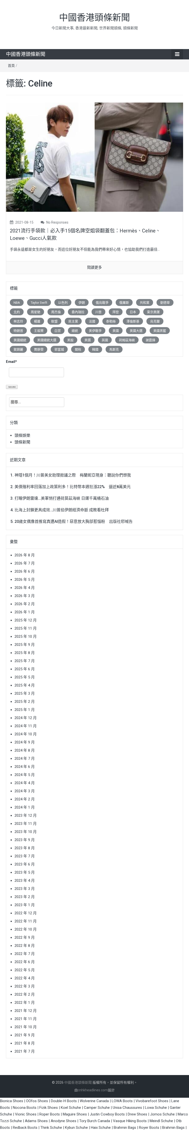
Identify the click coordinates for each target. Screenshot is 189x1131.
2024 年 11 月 (26, 726)
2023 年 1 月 (25, 905)
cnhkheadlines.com (93, 1090)
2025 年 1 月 (25, 709)
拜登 (115, 312)
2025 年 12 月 (26, 620)
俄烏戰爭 (102, 302)
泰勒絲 (111, 321)
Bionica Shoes (11, 1101)
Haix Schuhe (101, 1127)
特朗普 (18, 331)
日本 (133, 312)
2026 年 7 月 (25, 563)
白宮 (57, 331)
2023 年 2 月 (25, 897)
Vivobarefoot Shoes (152, 1101)
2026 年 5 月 (25, 579)
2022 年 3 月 (25, 986)
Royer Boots (149, 1127)
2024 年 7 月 (25, 758)
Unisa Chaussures (127, 1107)
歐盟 (54, 321)
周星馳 (35, 312)
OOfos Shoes (37, 1101)
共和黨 (144, 302)
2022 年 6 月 (25, 962)
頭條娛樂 (22, 435)
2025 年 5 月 (25, 677)
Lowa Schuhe (156, 1107)
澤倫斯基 (132, 321)
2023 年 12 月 (26, 815)
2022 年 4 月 (25, 978)
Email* (11, 361)
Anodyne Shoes (63, 1121)
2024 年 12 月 (26, 718)
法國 (92, 321)
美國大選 (136, 331)
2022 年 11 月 (26, 921)
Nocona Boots (24, 1107)
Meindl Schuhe (161, 1121)
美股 (70, 340)
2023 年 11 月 (26, 823)
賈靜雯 (39, 349)
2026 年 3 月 (25, 596)
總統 (75, 331)
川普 (98, 312)
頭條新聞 (22, 442)
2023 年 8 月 (25, 848)
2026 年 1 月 (25, 612)
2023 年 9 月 (25, 840)
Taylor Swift (39, 302)
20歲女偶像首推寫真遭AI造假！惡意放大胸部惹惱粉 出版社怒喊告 (74, 521)
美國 (115, 331)
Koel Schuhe (71, 1107)
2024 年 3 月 (25, 791)
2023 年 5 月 (25, 872)
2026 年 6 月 (25, 571)
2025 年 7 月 (25, 661)
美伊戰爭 (95, 331)
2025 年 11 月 (26, 628)
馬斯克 (114, 349)
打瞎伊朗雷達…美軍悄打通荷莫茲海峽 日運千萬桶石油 (62, 498)
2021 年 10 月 (26, 1027)
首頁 (11, 66)
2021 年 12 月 (26, 1010)
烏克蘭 (155, 321)
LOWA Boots (122, 1101)
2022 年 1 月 (25, 1002)
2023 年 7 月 (25, 856)
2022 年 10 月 (26, 929)
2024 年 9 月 (25, 742)
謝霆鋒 (150, 340)
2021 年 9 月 (25, 1035)
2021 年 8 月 (25, 1043)
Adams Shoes (36, 1121)
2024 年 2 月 (25, 799)
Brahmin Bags (125, 1127)
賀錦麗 (18, 349)
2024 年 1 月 (25, 807)
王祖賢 (39, 331)
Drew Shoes (137, 1114)
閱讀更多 (94, 267)
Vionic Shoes (25, 1114)
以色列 (63, 302)
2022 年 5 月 (25, 970)
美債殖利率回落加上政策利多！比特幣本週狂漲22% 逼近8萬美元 (73, 486)
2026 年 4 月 (25, 587)
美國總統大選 (46, 340)
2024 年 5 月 (25, 775)
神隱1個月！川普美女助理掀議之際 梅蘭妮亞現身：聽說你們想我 (73, 475)
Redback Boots (25, 1127)
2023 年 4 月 (25, 880)
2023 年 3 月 (25, 888)
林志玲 (18, 321)
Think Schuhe (51, 1127)
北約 (17, 312)
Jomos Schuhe (162, 1114)
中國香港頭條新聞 (94, 18)
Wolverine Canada (94, 1101)
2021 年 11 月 (26, 1019)
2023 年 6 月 (25, 864)
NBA (17, 302)
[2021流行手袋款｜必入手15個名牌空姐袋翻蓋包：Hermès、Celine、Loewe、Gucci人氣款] (94, 157)
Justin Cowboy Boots (107, 1114)
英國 (105, 340)
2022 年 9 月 (25, 937)
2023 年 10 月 (26, 832)
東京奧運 (153, 312)
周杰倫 (56, 312)
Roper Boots (49, 1114)
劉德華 (165, 302)
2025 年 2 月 (25, 701)
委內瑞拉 (78, 312)
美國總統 (20, 340)
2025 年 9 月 (25, 644)
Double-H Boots (64, 1101)
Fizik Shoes (48, 1107)
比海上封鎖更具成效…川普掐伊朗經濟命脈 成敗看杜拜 (62, 510)
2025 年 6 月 (25, 669)
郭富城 (59, 349)
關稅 (78, 349)
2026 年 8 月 (25, 555)
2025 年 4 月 (25, 685)
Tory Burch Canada (94, 1121)
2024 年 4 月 (25, 783)
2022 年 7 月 (25, 954)
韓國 (95, 349)
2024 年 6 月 (25, 766)
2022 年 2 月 (25, 994)
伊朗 (82, 302)
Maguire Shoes (75, 1114)
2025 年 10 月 (26, 636)
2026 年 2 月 (25, 604)
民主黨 (73, 321)
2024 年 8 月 (25, 750)
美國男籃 (159, 331)
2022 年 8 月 (25, 945)
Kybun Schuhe (76, 1127)
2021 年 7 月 (25, 1051)
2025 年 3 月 (25, 693)
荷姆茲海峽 (127, 340)
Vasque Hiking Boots (130, 1121)
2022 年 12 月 (26, 913)
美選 (87, 340)
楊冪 (37, 321)
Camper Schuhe (97, 1107)
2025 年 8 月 (25, 653)
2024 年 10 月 (26, 734)
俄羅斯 (124, 302)
